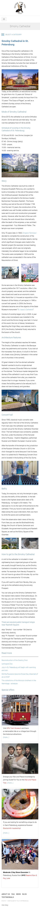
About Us (6, 894)
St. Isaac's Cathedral (25, 310)
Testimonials (8, 897)
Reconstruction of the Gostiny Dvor (15, 660)
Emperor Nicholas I (30, 233)
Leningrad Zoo (7, 664)
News (18, 894)
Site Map (5, 905)
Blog (24, 894)
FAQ (13, 894)
